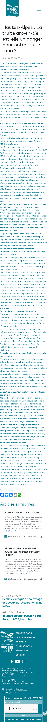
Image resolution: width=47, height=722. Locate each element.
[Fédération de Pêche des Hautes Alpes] (12, 7)
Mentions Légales (27, 683)
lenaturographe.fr (9, 692)
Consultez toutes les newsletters (23, 719)
